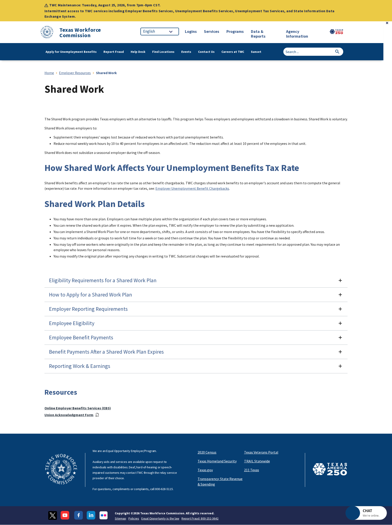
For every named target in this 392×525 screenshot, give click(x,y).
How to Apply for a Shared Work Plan (90, 294)
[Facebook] (78, 515)
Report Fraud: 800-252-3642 (199, 518)
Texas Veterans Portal (261, 452)
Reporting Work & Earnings (79, 365)
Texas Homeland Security (217, 461)
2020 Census (207, 452)
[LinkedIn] (91, 515)
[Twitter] (52, 515)
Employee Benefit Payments (81, 337)
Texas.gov (205, 470)
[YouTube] (66, 515)
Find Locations (163, 51)
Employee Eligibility (71, 323)
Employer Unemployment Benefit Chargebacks (192, 188)
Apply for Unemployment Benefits (71, 51)
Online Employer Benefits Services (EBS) (77, 408)
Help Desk (138, 51)
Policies (133, 518)
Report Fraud (113, 51)
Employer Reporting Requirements (88, 308)
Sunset (256, 51)
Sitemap (120, 518)
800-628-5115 (164, 489)
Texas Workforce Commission (80, 32)
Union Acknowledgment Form (68, 415)
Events (186, 51)
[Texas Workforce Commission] (47, 32)
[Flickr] (103, 515)
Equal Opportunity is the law (160, 518)
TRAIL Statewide (257, 461)
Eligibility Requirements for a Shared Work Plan (103, 280)
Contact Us (206, 51)
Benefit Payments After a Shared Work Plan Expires (106, 351)
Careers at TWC (232, 51)
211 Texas (251, 470)
